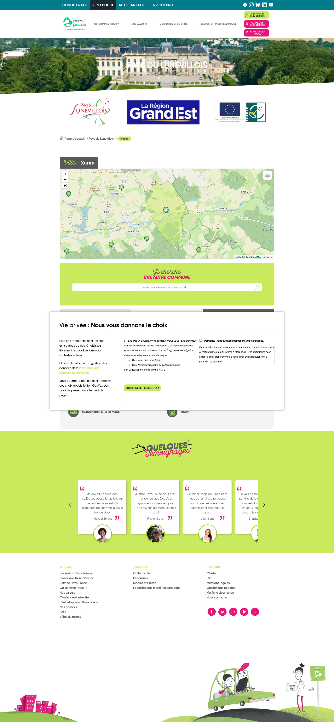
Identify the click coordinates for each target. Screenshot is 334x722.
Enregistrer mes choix (142, 388)
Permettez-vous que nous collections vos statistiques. (234, 340)
